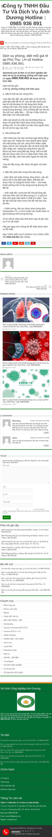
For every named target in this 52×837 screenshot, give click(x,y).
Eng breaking (8, 624)
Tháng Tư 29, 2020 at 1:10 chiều (39, 437)
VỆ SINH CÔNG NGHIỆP (13, 665)
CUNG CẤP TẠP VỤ (11, 616)
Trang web (6, 502)
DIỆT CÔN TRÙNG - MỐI (15, 47)
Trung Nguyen (9, 661)
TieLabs (39, 828)
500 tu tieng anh (9, 605)
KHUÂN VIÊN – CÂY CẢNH (13, 639)
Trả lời (46, 432)
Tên (4, 487)
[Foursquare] (30, 831)
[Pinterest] (26, 831)
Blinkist (6, 613)
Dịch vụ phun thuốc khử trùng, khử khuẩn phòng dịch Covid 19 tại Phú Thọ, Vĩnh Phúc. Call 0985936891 (24, 325)
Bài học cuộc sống (10, 609)
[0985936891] (5, 832)
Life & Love (8, 643)
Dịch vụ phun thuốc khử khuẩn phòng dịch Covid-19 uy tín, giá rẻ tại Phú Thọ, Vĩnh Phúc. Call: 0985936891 (26, 364)
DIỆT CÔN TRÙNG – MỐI (13, 620)
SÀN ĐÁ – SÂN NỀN (11, 658)
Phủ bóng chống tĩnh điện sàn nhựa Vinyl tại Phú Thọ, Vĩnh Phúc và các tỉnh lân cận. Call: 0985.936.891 (16, 280)
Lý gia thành (8, 646)
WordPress (22, 828)
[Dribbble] (28, 831)
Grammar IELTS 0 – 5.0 (12, 631)
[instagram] (33, 831)
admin (6, 67)
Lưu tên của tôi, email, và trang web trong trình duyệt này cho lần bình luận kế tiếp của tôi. (26, 511)
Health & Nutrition (10, 635)
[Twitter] (23, 831)
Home (2, 47)
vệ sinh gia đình (9, 669)
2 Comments (8, 69)
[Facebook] (21, 831)
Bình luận (6, 465)
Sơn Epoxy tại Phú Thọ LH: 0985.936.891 (36, 287)
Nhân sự (7, 654)
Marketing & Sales (10, 650)
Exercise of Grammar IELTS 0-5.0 (16, 628)
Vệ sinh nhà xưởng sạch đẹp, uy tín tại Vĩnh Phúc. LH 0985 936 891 (25, 568)
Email (5, 494)
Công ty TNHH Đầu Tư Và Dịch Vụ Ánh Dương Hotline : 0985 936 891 (26, 14)
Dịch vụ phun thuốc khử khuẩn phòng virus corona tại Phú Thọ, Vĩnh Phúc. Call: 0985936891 (25, 401)
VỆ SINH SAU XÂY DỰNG (13, 672)
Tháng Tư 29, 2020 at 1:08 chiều (39, 420)
